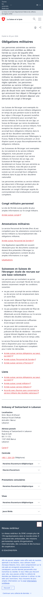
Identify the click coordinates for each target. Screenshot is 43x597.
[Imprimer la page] (35, 27)
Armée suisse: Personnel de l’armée (17, 240)
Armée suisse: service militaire (16, 387)
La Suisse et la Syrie (14, 19)
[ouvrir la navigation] (39, 19)
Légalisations (7, 260)
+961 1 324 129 (8, 457)
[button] (39, 524)
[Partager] (40, 27)
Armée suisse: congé (10, 215)
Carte (4, 447)
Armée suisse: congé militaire (16, 383)
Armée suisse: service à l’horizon (17, 363)
